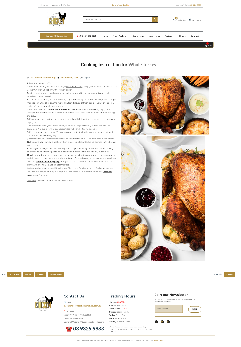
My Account (55, 5)
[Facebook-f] (156, 321)
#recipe (28, 274)
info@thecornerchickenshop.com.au (82, 306)
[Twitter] (162, 321)
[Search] (155, 19)
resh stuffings (51, 93)
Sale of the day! (88, 36)
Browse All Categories (56, 36)
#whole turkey (56, 274)
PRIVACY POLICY (159, 340)
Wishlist (66, 5)
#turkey (40, 274)
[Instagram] (168, 321)
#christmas (14, 274)
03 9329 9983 (195, 5)
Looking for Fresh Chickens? (121, 5)
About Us (44, 5)
